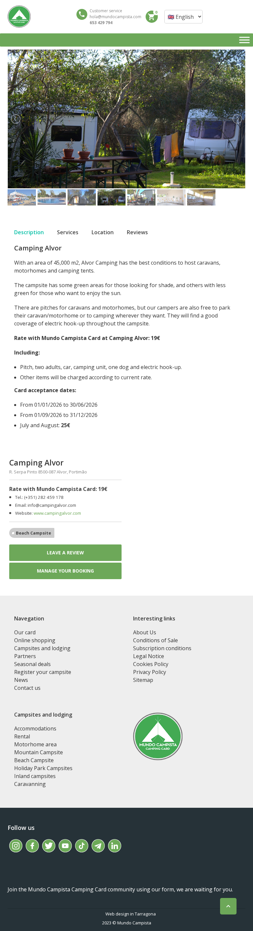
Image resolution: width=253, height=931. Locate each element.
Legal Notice (148, 656)
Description (29, 232)
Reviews (137, 232)
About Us (144, 632)
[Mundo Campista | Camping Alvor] (19, 16)
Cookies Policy (150, 664)
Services (67, 232)
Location (103, 232)
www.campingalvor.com (57, 513)
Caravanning (30, 784)
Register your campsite (42, 672)
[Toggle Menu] (244, 40)
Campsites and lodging (42, 648)
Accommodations (35, 728)
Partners (25, 656)
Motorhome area (35, 744)
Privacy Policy (149, 672)
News (21, 680)
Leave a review (65, 552)
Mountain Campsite (38, 752)
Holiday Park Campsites (43, 768)
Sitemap (143, 680)
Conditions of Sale (155, 640)
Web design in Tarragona (130, 914)
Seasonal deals (32, 664)
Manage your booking (65, 571)
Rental (22, 736)
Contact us (27, 687)
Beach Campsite (33, 533)
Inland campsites (35, 776)
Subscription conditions (162, 648)
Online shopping (34, 640)
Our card (25, 632)
